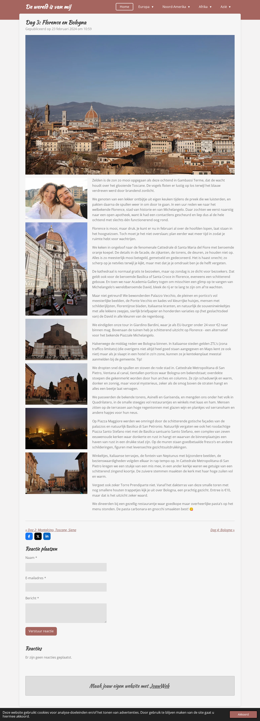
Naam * (31, 557)
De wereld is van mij (48, 6)
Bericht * (32, 598)
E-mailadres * (35, 578)
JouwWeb (159, 686)
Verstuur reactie (41, 631)
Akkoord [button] (243, 714)
